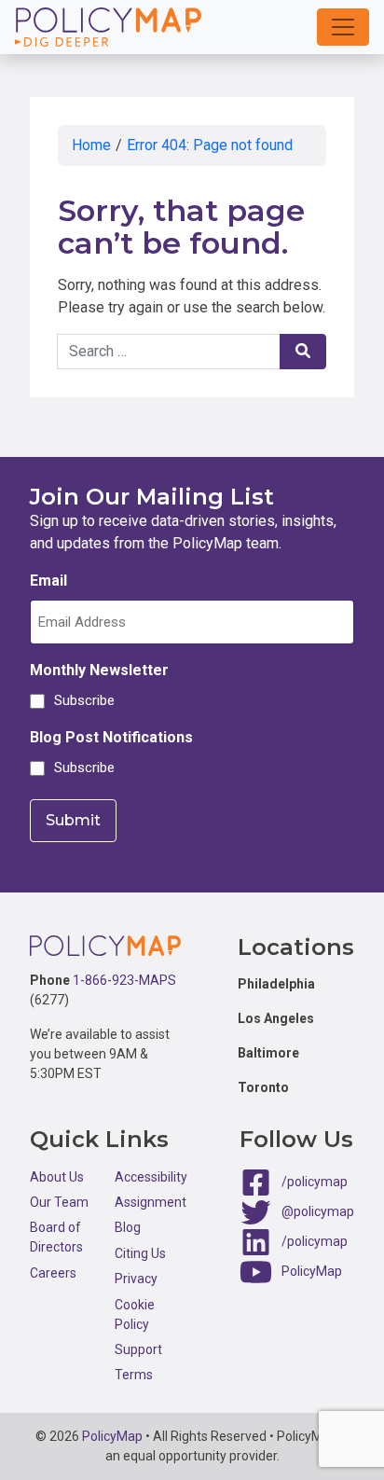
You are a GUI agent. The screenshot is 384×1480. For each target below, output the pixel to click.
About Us (57, 1176)
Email (48, 580)
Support (138, 1349)
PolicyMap (311, 1270)
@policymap (317, 1210)
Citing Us (140, 1253)
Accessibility (151, 1176)
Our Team (59, 1202)
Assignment (150, 1202)
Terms (134, 1374)
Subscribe (81, 700)
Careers (53, 1273)
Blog (128, 1227)
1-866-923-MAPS (124, 980)
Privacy (136, 1278)
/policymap (314, 1180)
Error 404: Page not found (210, 145)
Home (91, 145)
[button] (343, 27)
